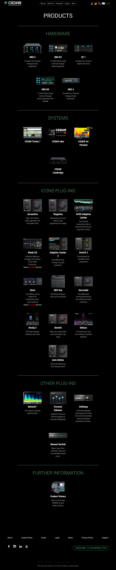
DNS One (58, 290)
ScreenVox (32, 214)
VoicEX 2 (83, 252)
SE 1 (83, 57)
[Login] (92, 3)
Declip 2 (33, 327)
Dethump (83, 406)
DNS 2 (33, 57)
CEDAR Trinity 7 (32, 141)
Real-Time (50, 3)
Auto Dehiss (58, 360)
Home (43, 538)
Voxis (32, 290)
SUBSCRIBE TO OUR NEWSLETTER (91, 548)
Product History (58, 496)
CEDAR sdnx (58, 141)
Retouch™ (32, 406)
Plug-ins (43, 3)
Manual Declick (58, 444)
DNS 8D (45, 89)
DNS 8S (58, 57)
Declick (58, 327)
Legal (57, 538)
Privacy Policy (87, 538)
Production (59, 3)
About (9, 538)
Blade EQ (32, 252)
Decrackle (83, 290)
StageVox (58, 214)
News (73, 3)
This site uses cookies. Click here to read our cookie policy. (58, 566)
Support (67, 3)
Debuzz (83, 327)
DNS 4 (71, 89)
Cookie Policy (26, 538)
